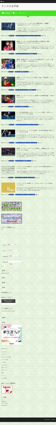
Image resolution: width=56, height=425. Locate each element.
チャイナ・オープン (19, 194)
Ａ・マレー (31, 35)
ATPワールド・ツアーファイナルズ (22, 124)
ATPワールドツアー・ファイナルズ (22, 35)
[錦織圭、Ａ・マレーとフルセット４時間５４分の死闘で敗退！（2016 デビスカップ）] (8, 99)
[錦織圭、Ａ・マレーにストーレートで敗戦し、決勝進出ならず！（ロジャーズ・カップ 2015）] (8, 152)
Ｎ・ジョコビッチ (37, 35)
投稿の (3, 401)
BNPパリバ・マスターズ (20, 142)
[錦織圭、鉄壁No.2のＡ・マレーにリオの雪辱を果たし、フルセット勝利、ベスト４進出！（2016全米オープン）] (8, 64)
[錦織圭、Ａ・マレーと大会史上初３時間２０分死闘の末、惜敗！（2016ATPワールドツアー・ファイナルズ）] (8, 45)
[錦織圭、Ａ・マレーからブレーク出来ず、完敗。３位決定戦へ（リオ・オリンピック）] (8, 82)
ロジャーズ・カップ (19, 160)
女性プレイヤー (4, 367)
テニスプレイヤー (4, 364)
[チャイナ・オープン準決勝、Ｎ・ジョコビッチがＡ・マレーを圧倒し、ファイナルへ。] (8, 188)
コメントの (4, 403)
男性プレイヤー (4, 370)
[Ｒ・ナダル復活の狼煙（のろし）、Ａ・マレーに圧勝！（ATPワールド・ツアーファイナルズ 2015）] (8, 115)
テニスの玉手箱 (10, 6)
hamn (38, 194)
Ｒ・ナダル (36, 124)
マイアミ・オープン (19, 177)
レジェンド (3, 375)
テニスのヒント (4, 351)
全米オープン (18, 71)
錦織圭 (30, 53)
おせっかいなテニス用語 (6, 357)
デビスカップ (18, 106)
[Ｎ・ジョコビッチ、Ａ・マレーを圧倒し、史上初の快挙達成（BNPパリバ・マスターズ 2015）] (8, 133)
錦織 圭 (2, 372)
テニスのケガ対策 (4, 359)
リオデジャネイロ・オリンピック (21, 89)
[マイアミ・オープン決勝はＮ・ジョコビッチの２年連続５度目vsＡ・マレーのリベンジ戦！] (8, 169)
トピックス (12, 35)
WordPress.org (4, 405)
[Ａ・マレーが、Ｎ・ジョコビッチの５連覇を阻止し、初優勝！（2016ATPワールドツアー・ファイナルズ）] (8, 26)
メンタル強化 (3, 378)
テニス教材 (3, 362)
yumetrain (44, 35)
